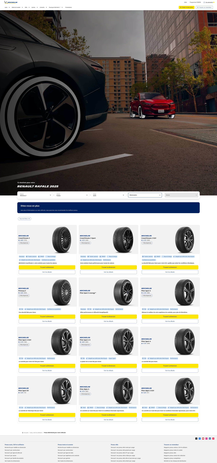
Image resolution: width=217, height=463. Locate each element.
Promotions (68, 7)
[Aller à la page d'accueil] (11, 2)
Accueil (26, 432)
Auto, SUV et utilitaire (36, 432)
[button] (50, 195)
